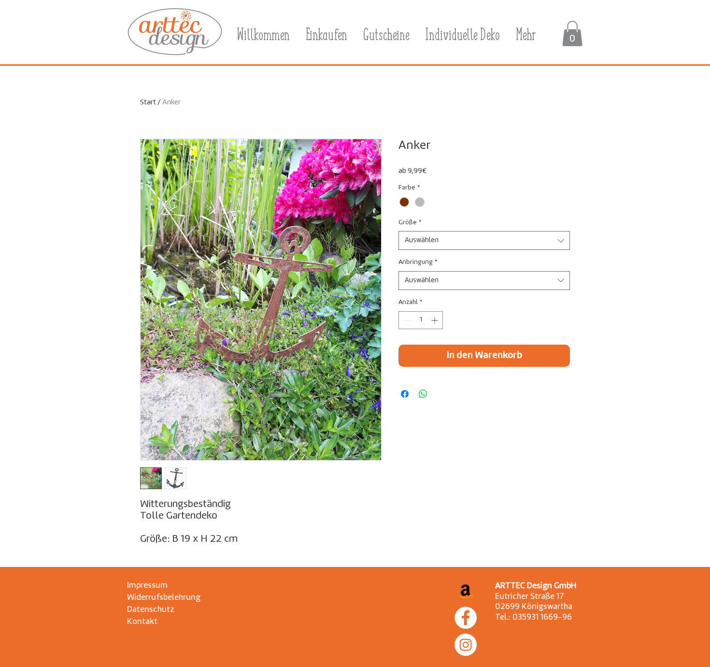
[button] (572, 33)
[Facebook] (465, 618)
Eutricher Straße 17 (529, 597)
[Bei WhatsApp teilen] (423, 394)
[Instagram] (465, 645)
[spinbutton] (420, 320)
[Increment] (435, 320)
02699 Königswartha (533, 607)
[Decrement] (406, 320)
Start (148, 102)
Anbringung (417, 262)
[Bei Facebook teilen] (405, 394)
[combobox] (484, 240)
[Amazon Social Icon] (465, 591)
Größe (409, 222)
